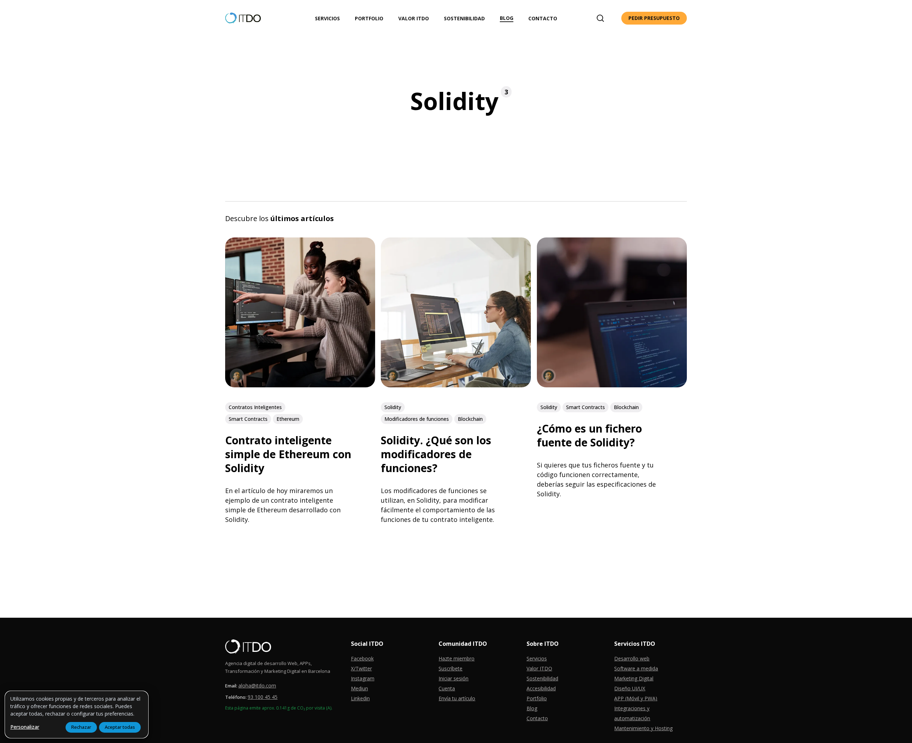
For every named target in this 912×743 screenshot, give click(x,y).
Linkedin (360, 698)
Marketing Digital (633, 678)
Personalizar (24, 726)
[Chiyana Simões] (237, 375)
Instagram (362, 678)
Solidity (392, 407)
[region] (76, 714)
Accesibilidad (541, 688)
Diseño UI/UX (629, 688)
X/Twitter (361, 668)
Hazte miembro (457, 658)
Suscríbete (450, 668)
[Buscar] (600, 18)
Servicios (537, 658)
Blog (532, 708)
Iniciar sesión (453, 678)
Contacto (537, 718)
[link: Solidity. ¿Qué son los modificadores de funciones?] (456, 384)
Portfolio (537, 698)
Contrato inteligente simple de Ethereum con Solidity (288, 454)
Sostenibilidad (542, 678)
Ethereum (287, 418)
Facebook (362, 658)
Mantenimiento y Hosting (643, 728)
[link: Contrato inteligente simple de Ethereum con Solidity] (300, 384)
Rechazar (81, 727)
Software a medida (636, 668)
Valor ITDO (539, 668)
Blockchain (470, 418)
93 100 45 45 (263, 697)
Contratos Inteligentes (255, 407)
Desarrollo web (631, 658)
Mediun (359, 688)
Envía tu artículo (457, 698)
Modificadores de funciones (416, 418)
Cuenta (447, 688)
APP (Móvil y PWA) (635, 698)
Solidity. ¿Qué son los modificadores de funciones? (436, 454)
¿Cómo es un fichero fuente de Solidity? (589, 435)
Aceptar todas (120, 727)
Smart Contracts (248, 418)
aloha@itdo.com (257, 685)
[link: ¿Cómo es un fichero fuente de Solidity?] (612, 384)
